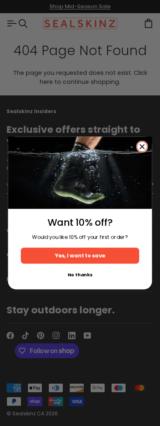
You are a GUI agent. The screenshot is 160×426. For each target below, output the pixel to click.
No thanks (80, 275)
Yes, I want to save (80, 255)
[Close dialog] (142, 146)
